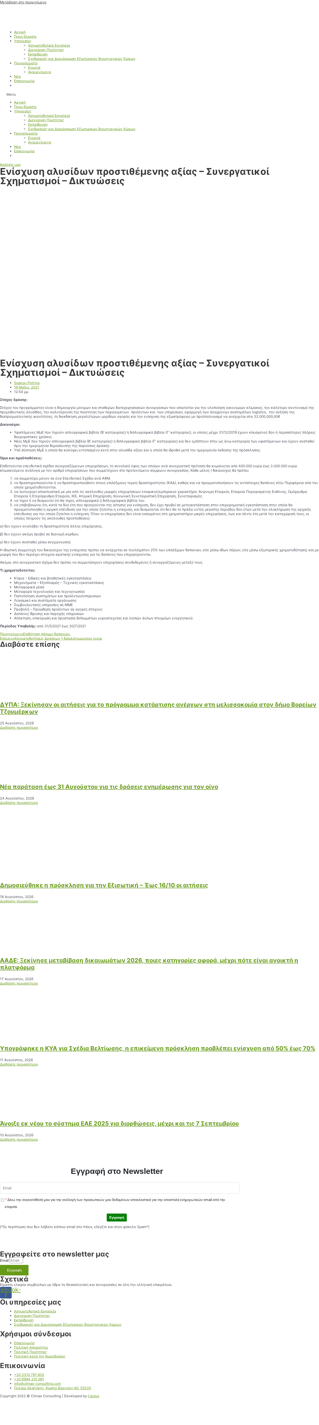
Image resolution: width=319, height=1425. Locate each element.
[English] (17, 85)
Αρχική (20, 32)
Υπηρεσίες (22, 41)
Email (4, 1260)
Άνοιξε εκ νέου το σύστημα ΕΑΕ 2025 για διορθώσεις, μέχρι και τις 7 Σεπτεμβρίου (119, 1123)
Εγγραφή (116, 1217)
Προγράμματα (26, 63)
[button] (159, 94)
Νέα (17, 76)
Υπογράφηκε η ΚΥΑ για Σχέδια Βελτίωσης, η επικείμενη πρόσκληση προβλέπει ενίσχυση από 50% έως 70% (157, 1048)
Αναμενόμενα (39, 72)
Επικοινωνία (24, 81)
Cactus (93, 1396)
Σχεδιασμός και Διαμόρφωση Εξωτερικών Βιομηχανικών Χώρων (81, 58)
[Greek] (22, 85)
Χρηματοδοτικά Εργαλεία (49, 45)
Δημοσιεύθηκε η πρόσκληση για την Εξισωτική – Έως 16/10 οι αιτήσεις (104, 885)
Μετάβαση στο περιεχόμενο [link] (23, 2)
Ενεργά (34, 67)
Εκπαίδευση (38, 54)
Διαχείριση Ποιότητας (46, 50)
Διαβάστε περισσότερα (19, 727)
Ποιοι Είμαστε (25, 36)
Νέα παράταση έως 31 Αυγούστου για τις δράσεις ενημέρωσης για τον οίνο (109, 786)
